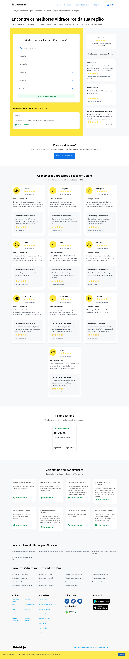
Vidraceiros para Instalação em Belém (51, 552)
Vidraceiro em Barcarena (100, 574)
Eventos (27, 600)
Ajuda (40, 633)
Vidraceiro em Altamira (46, 574)
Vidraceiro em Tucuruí (72, 585)
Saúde (26, 614)
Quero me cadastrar (64, 156)
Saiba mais (58, 654)
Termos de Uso (87, 647)
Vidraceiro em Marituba (19, 582)
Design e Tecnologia (15, 619)
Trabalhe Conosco (45, 614)
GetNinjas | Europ (44, 609)
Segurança (98, 5)
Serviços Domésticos (28, 619)
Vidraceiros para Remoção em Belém (77, 552)
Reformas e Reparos (27, 11)
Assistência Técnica (15, 601)
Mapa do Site (43, 628)
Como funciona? (82, 5)
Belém (49, 11)
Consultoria (15, 614)
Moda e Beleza (29, 604)
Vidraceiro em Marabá (99, 578)
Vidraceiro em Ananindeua (73, 574)
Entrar (112, 5)
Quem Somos (43, 600)
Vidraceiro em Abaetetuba (20, 574)
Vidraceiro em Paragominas (47, 582)
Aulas (13, 604)
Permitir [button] (122, 654)
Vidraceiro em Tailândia (46, 585)
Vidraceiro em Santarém (100, 582)
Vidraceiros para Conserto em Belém (23, 552)
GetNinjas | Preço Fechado (47, 604)
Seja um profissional (62, 5)
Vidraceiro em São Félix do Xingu (22, 585)
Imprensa (77, 647)
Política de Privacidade (100, 647)
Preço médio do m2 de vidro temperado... (67, 11)
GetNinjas (15, 11)
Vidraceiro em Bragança (19, 578)
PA (45, 11)
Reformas (27, 609)
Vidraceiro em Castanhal (73, 578)
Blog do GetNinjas (45, 618)
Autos (13, 609)
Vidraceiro (39, 11)
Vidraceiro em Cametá (46, 578)
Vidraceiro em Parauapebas (74, 582)
